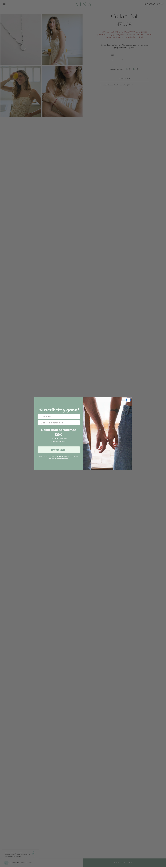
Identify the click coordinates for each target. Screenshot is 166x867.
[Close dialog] (128, 400)
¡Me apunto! (58, 449)
